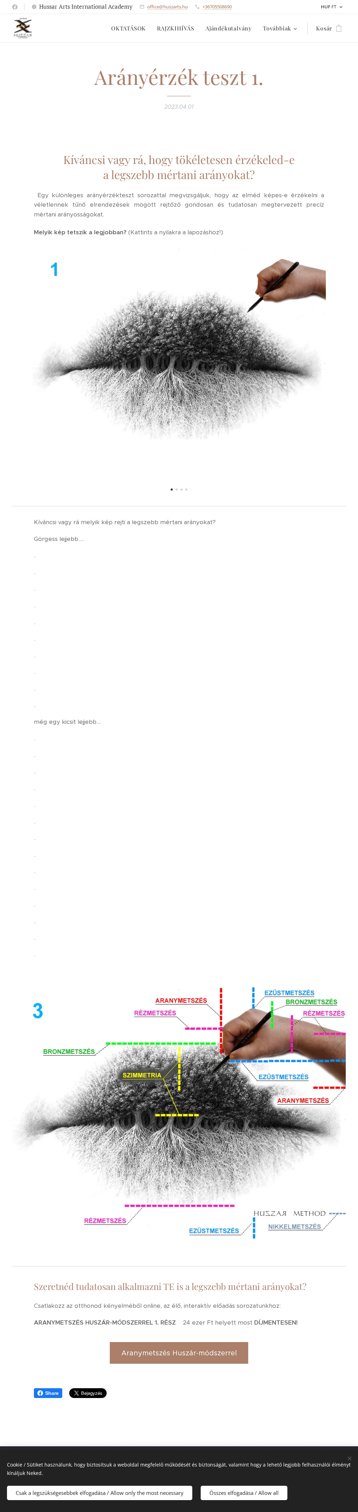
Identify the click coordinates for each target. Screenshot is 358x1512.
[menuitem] (130, 28)
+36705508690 (217, 6)
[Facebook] (14, 7)
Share (52, 1393)
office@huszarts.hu (167, 6)
